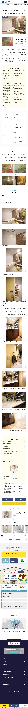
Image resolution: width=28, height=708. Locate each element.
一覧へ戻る (14, 503)
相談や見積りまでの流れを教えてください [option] (10, 593)
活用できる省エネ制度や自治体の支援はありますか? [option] (12, 603)
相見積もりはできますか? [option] (7, 596)
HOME (4, 658)
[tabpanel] (14, 514)
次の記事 (20, 499)
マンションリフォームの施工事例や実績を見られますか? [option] (12, 606)
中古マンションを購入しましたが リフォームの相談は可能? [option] (13, 599)
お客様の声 (5, 668)
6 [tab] (17, 519)
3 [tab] (13, 519)
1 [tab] (10, 519)
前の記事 (8, 499)
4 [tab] (14, 519)
